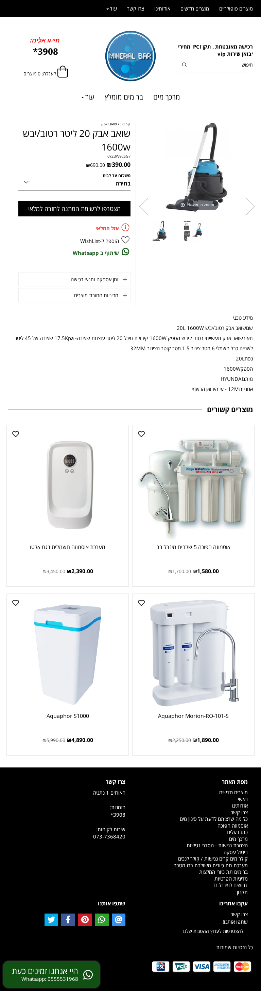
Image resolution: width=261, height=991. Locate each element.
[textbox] (215, 50)
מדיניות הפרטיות (231, 878)
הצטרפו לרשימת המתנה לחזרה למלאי (74, 209)
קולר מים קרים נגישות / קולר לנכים (213, 858)
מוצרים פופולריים (236, 8)
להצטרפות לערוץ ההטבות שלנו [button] (213, 931)
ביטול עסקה (236, 852)
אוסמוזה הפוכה (233, 825)
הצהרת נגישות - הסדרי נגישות (217, 845)
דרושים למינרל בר (230, 885)
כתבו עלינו (237, 832)
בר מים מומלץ (124, 97)
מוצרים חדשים (194, 8)
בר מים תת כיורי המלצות (223, 871)
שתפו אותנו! (235, 921)
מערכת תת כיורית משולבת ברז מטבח (210, 865)
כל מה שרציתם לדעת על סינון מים (214, 818)
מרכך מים (166, 97)
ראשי (243, 799)
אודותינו (162, 8)
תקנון (242, 892)
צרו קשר (135, 8)
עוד (89, 97)
